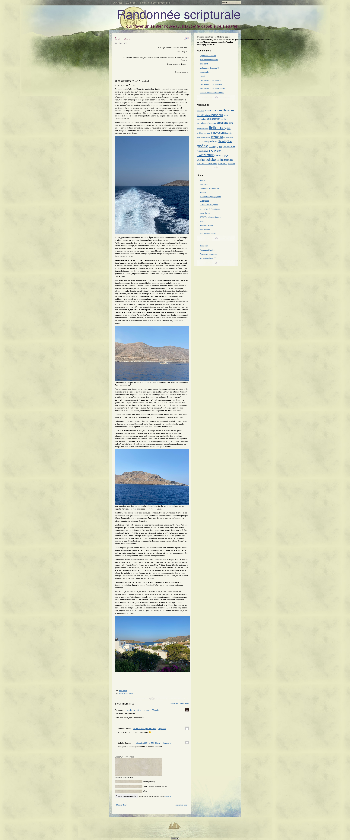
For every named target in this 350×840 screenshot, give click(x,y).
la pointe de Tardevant (208, 55)
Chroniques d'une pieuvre (209, 188)
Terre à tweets (205, 229)
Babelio (202, 180)
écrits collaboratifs (210, 159)
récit (220, 146)
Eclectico (203, 192)
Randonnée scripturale (179, 13)
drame (230, 122)
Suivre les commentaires (179, 703)
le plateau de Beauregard (209, 68)
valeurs (217, 155)
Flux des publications (207, 250)
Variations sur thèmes (208, 233)
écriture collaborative (207, 163)
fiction (126, 693)
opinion (200, 141)
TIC (211, 150)
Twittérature (205, 154)
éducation (222, 163)
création (222, 122)
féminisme (200, 133)
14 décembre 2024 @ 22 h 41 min (146, 743)
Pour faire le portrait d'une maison (212, 88)
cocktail (226, 115)
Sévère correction (206, 225)
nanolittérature (228, 137)
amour (121, 693)
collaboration (213, 118)
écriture (228, 160)
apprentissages (224, 110)
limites (208, 137)
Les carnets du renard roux (210, 209)
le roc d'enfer (123, 690)
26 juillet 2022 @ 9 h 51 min (144, 728)
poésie (202, 145)
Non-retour (123, 38)
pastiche (212, 141)
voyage (131, 693)
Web (145, 791)
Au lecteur (131, 2)
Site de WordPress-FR (208, 258)
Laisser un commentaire (124, 756)
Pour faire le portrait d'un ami (210, 80)
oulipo (206, 141)
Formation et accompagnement (155, 2)
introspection (228, 133)
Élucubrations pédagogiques (210, 196)
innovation (217, 132)
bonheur (217, 114)
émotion (231, 163)
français (225, 128)
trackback (167, 796)
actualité (200, 110)
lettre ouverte (201, 137)
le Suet (202, 76)
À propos (117, 2)
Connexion (204, 246)
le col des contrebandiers (209, 59)
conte (223, 119)
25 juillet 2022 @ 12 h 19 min (137, 710)
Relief (202, 221)
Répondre (155, 710)
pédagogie (213, 146)
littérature (217, 136)
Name (149, 781)
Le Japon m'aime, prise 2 (209, 204)
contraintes (201, 123)
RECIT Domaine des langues (210, 217)
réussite (200, 150)
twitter (217, 150)
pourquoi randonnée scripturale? (212, 92)
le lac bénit (204, 64)
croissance (211, 123)
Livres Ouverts (205, 213)
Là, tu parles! (204, 200)
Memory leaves (122, 804)
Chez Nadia (204, 184)
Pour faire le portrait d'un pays (211, 84)
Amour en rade (181, 804)
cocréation (201, 119)
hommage (207, 133)
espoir (199, 129)
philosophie (225, 141)
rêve (206, 150)
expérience (204, 129)
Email (155, 786)
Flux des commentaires (208, 254)
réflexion (229, 146)
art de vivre (204, 115)
